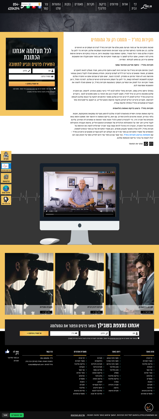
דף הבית (134, 6)
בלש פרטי (98, 376)
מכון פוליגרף (114, 367)
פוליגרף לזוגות (97, 391)
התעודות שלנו (56, 6)
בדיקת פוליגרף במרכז (113, 380)
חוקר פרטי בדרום (112, 364)
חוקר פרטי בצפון (112, 358)
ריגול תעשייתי (97, 385)
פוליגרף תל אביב (96, 394)
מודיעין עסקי (97, 370)
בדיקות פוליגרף (102, 6)
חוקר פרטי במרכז (112, 361)
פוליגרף (149, 388)
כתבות (67, 4)
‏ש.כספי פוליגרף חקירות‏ (13, 359)
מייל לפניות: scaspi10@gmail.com (40, 364)
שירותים (114, 4)
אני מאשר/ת (16, 415)
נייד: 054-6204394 (46, 358)
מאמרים (79, 4)
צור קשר (45, 6)
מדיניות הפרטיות (31, 89)
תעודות (149, 367)
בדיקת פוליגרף (147, 364)
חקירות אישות (113, 391)
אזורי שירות (148, 373)
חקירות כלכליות (96, 364)
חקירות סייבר (97, 367)
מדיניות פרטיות (147, 391)
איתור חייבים (97, 388)
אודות (125, 4)
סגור (5, 415)
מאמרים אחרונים (146, 394)
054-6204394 (13, 6)
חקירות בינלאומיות (98, 359)
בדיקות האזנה (97, 373)
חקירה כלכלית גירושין (113, 386)
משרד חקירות (147, 361)
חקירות (90, 4)
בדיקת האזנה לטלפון (97, 380)
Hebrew (25, 4)
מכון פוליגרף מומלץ (114, 371)
